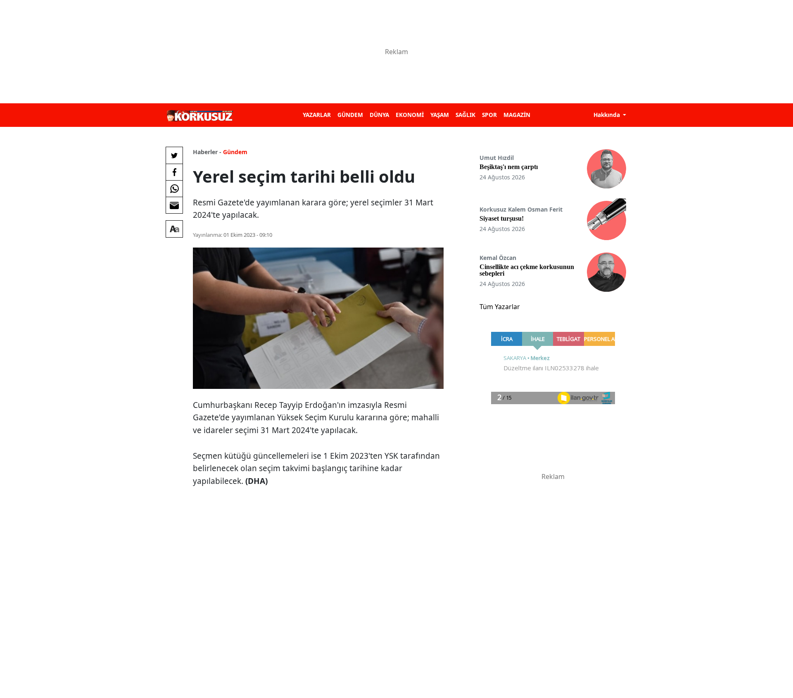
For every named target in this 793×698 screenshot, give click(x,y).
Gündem (235, 152)
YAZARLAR (317, 115)
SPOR (489, 115)
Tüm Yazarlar (500, 306)
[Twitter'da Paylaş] (174, 155)
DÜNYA (379, 115)
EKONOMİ (410, 115)
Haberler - (207, 152)
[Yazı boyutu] (174, 229)
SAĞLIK (465, 115)
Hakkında (608, 115)
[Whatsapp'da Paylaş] (174, 188)
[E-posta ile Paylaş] (174, 205)
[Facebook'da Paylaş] (174, 172)
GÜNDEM (350, 115)
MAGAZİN (516, 115)
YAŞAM (439, 115)
